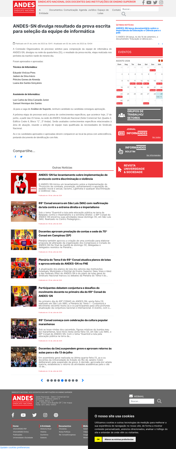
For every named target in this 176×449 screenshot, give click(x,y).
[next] (162, 61)
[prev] (159, 61)
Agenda (83, 10)
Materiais (86, 438)
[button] (158, 44)
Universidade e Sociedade (23, 438)
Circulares (63, 429)
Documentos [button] (56, 10)
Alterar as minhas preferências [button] (119, 439)
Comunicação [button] (71, 10)
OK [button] (98, 439)
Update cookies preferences (15, 447)
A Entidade (45, 426)
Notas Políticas (64, 432)
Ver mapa (67, 402)
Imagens (86, 435)
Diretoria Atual (45, 429)
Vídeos (86, 432)
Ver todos (156, 137)
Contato (116, 10)
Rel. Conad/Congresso (67, 435)
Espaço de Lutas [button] (103, 12)
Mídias (86, 426)
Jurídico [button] (92, 10)
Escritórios (44, 435)
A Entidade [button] (43, 12)
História (43, 432)
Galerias (86, 429)
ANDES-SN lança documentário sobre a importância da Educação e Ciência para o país (138, 30)
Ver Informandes (153, 155)
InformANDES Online (21, 432)
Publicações (17, 435)
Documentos (65, 426)
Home (16, 426)
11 (76, 380)
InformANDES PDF (20, 429)
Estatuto (43, 438)
